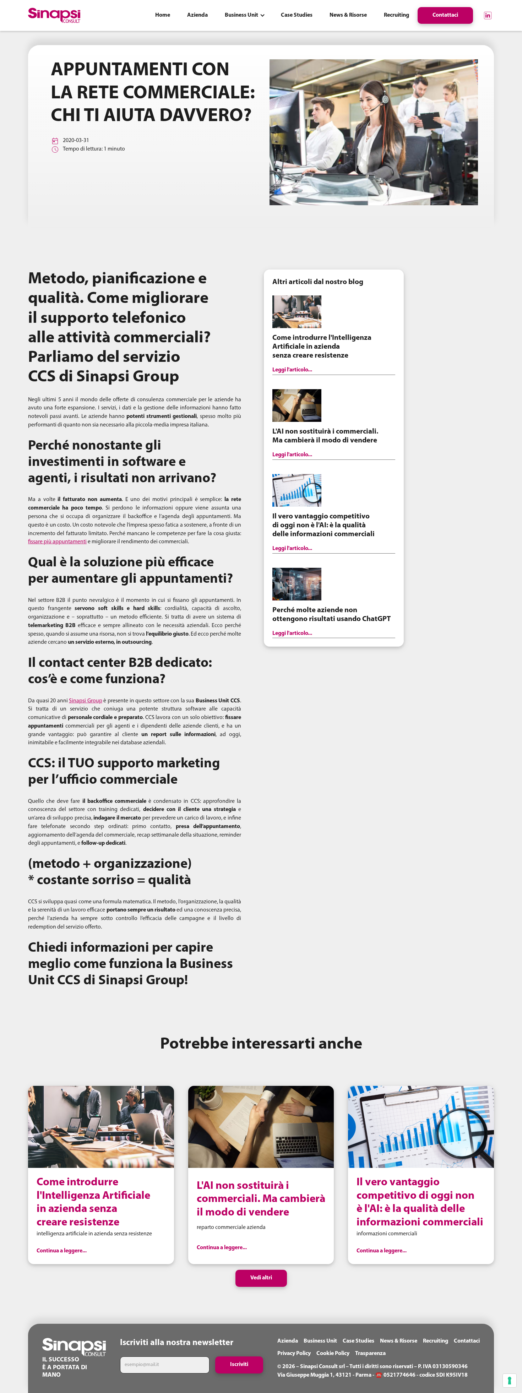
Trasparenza (370, 1353)
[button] (244, 15)
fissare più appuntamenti (57, 542)
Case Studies (358, 1341)
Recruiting (435, 1341)
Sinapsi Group (85, 701)
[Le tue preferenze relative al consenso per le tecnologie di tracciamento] (509, 1380)
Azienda (287, 1341)
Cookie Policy (332, 1353)
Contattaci (467, 1341)
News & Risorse (398, 1341)
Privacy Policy (294, 1353)
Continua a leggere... (62, 1251)
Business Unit (320, 1341)
